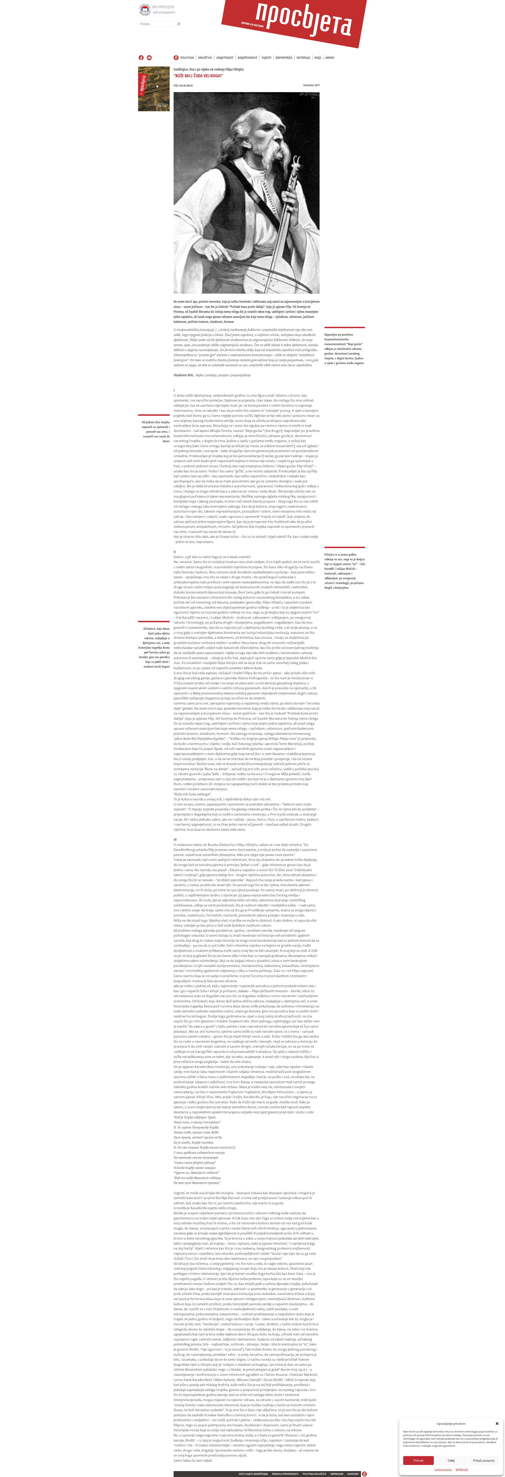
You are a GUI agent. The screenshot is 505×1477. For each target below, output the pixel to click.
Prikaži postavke (484, 1460)
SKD (144, 9)
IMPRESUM (462, 1469)
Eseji (317, 58)
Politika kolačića (443, 1469)
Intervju (303, 58)
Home (176, 57)
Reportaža (284, 58)
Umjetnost (225, 58)
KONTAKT (353, 1474)
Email (149, 57)
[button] (497, 1424)
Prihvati (418, 1460)
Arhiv (329, 58)
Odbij (451, 1460)
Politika (187, 58)
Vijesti (266, 58)
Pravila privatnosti (285, 1474)
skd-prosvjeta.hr (164, 12)
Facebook (141, 57)
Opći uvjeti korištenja (253, 1474)
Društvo (205, 58)
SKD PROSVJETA (163, 7)
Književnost (247, 58)
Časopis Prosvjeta (294, 24)
